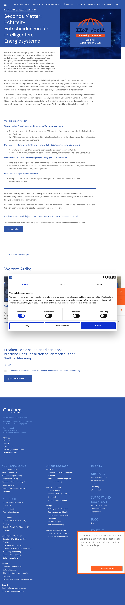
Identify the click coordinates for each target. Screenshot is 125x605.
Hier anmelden (13, 229)
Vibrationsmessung (9, 472)
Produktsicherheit (10, 453)
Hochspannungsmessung (12, 475)
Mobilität (49, 469)
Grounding (7, 450)
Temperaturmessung (10, 479)
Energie (49, 506)
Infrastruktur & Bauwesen (56, 530)
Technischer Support (99, 505)
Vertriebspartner (97, 480)
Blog (92, 523)
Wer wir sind (96, 490)
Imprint (6, 444)
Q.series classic (9, 509)
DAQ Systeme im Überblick (12, 502)
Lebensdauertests (55, 482)
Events (7, 10)
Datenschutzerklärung (71, 370)
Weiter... (7, 322)
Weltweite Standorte (99, 477)
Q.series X (7, 506)
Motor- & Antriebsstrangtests (59, 479)
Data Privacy (8, 447)
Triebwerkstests (54, 490)
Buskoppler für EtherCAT (12, 545)
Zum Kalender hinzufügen (17, 254)
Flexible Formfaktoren (11, 512)
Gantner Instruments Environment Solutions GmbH (14, 431)
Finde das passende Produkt (13, 591)
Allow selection (62, 326)
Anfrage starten (108, 568)
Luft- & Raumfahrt (53, 487)
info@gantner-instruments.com (15, 417)
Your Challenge (21, 4)
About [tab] (99, 284)
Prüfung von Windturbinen (58, 509)
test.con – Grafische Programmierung (18, 579)
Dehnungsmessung (9, 469)
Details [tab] (63, 284)
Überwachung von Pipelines (58, 512)
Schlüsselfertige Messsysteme (14, 588)
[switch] (48, 316)
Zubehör (5, 585)
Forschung (95, 487)
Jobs (93, 483)
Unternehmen (18, 450)
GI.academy (96, 512)
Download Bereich (98, 508)
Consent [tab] (26, 284)
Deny (27, 326)
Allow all (98, 326)
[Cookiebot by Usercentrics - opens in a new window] (105, 277)
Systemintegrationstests (57, 500)
